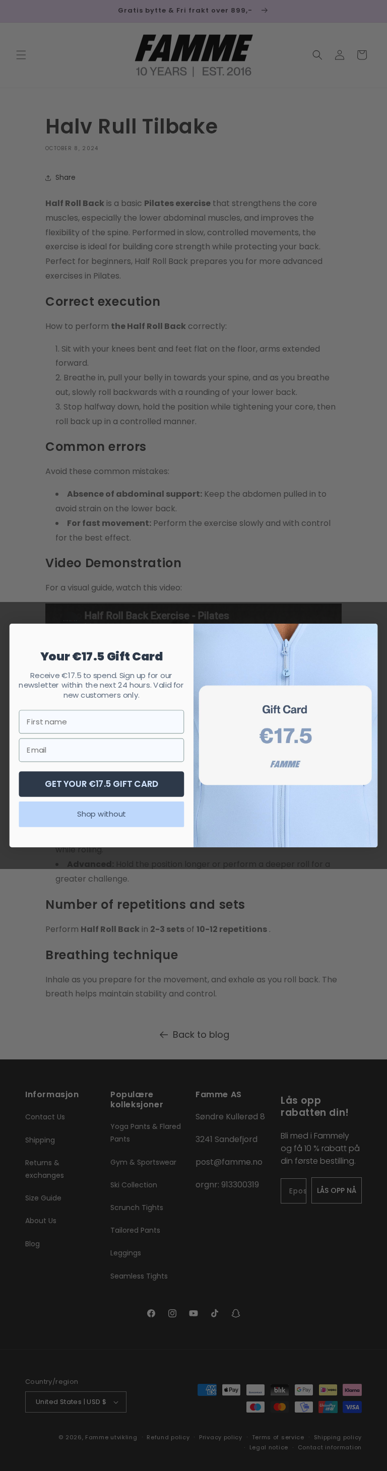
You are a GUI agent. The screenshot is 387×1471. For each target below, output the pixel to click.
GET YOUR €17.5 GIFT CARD (102, 783)
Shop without (101, 814)
